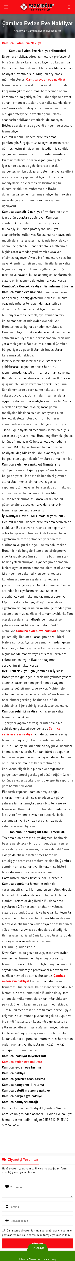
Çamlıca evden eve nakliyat (45, 79)
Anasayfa (19, 30)
